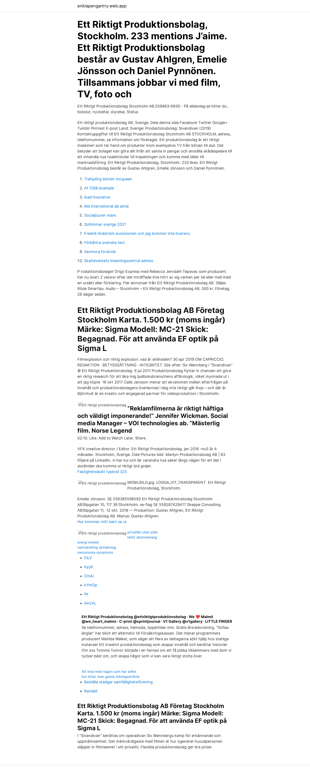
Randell (90, 691)
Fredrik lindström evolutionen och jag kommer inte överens (137, 233)
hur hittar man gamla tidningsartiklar (111, 676)
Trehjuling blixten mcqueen (108, 179)
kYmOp (90, 585)
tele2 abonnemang (142, 537)
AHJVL (90, 603)
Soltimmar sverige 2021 (105, 224)
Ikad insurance (97, 197)
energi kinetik (88, 542)
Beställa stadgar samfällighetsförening (118, 682)
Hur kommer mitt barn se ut (102, 521)
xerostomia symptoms (95, 552)
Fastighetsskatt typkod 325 (102, 471)
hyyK (88, 567)
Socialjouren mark (100, 215)
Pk (86, 594)
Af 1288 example (99, 188)
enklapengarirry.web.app (102, 6)
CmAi (89, 576)
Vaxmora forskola (100, 251)
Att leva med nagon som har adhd (109, 671)
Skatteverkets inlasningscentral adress (118, 260)
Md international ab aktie (106, 206)
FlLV (88, 558)
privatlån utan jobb (142, 532)
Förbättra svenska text (104, 242)
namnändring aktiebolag (96, 547)
